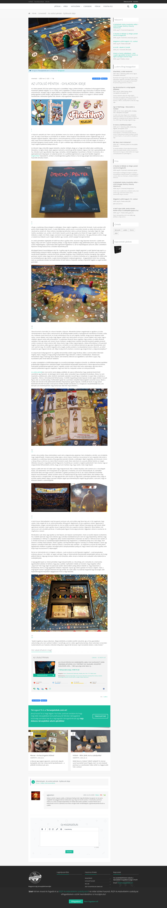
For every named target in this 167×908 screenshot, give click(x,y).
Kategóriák (76, 6)
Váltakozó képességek (70, 675)
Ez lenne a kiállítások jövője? (122, 125)
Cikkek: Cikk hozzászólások (48, 783)
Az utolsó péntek (36, 372)
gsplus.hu (131, 212)
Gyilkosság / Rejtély (77, 673)
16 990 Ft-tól (99, 657)
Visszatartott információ (81, 675)
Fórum (97, 6)
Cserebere (87, 6)
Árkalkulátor (128, 2)
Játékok (57, 6)
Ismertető (34, 78)
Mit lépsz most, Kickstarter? (122, 142)
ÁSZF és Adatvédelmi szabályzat (94, 886)
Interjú (127, 59)
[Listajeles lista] (49, 829)
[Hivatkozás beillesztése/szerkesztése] (57, 829)
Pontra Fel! (108, 6)
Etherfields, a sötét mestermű (122, 71)
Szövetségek (61, 677)
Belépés (135, 2)
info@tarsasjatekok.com (125, 883)
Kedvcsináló (124, 43)
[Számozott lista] (53, 829)
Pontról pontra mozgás (74, 677)
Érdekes (123, 59)
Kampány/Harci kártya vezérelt (95, 675)
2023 (116, 233)
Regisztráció (88, 878)
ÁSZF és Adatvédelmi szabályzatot (74, 891)
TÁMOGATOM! (100, 716)
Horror (64, 673)
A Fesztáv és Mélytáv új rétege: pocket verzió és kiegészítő (125, 34)
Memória (66, 677)
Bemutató (128, 49)
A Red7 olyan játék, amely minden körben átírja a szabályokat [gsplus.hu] (125, 209)
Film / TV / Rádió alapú (91, 673)
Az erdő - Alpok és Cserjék (121, 47)
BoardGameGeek (39, 2)
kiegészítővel (35, 156)
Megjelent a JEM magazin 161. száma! (125, 41)
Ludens (105, 696)
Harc (84, 673)
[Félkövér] (42, 829)
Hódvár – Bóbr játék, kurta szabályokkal (87, 755)
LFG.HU (47, 2)
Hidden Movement (84, 677)
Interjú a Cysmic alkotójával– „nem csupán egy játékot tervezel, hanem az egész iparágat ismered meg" (125, 55)
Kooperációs (130, 30)
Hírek (65, 6)
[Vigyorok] (61, 829)
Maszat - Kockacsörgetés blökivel (42, 755)
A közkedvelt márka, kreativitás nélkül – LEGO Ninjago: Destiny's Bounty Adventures (125, 26)
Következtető (70, 673)
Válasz (97, 795)
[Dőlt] (45, 829)
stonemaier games (132, 37)
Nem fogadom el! (91, 901)
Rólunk (87, 884)
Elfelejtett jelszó (90, 881)
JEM (129, 43)
